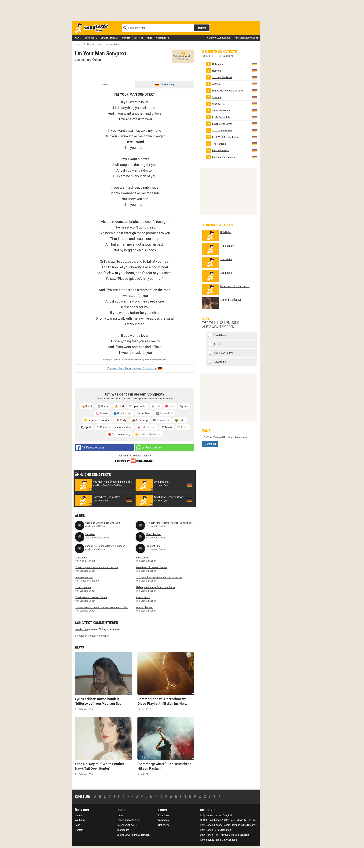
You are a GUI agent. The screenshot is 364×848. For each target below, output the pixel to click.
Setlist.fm (163, 825)
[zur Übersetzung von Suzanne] (254, 97)
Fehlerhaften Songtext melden (134, 455)
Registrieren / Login (246, 37)
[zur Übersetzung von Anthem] (254, 83)
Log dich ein (81, 629)
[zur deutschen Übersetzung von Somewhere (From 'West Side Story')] (129, 500)
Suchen (202, 27)
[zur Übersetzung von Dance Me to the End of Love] (254, 90)
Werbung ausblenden (219, 37)
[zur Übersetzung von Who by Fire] (254, 103)
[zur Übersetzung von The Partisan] (254, 143)
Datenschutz (123, 825)
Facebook (163, 815)
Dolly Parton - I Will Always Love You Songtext (224, 834)
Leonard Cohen (91, 59)
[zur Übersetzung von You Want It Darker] (254, 130)
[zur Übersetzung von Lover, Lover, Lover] (254, 123)
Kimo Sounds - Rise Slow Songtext (218, 839)
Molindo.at (163, 820)
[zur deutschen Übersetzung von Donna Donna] (189, 485)
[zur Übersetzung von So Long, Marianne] (254, 77)
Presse (78, 815)
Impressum (123, 829)
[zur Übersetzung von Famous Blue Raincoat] (254, 156)
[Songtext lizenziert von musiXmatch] (135, 460)
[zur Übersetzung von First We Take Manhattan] (254, 137)
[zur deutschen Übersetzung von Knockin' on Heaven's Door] (189, 500)
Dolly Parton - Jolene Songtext (216, 815)
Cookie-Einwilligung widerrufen (133, 834)
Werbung (80, 820)
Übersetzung (167, 84)
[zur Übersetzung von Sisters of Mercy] (254, 110)
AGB (134, 825)
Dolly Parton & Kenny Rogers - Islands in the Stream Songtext (232, 825)
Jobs (77, 825)
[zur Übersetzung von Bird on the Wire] (254, 150)
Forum (120, 815)
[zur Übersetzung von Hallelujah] (254, 63)
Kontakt (79, 829)
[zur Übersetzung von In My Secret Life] (254, 117)
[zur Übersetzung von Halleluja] (254, 70)
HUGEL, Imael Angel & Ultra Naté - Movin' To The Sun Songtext (233, 820)
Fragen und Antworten (128, 820)
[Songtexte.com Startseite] (93, 28)
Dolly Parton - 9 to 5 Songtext (215, 829)
